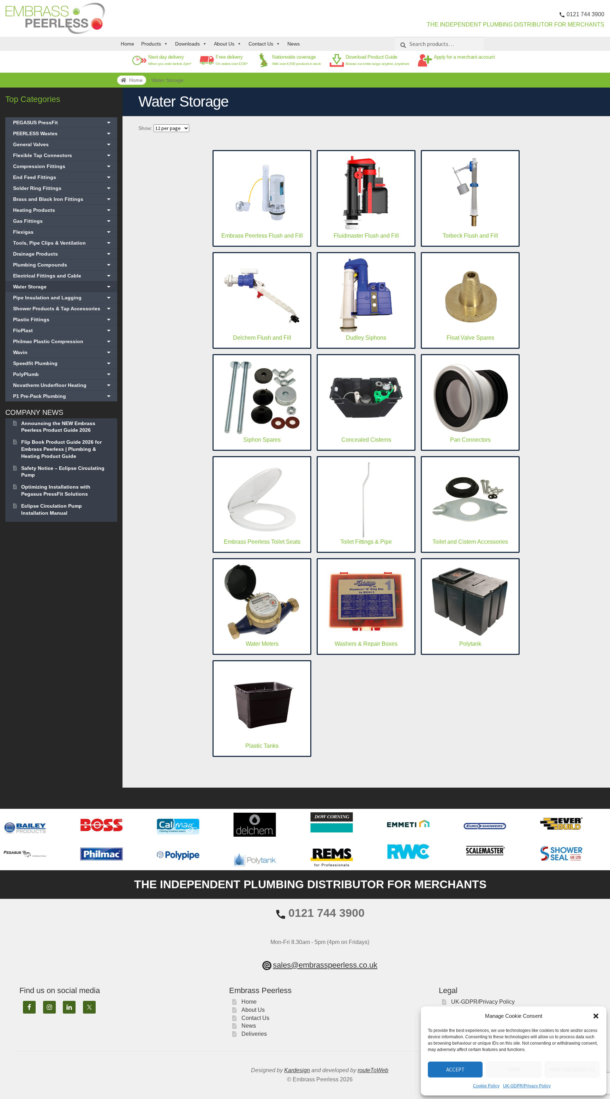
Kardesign (297, 1070)
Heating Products (62, 210)
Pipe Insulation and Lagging (62, 297)
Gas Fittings (62, 221)
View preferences (572, 1069)
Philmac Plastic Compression (62, 341)
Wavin (62, 352)
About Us (224, 44)
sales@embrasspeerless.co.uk (325, 965)
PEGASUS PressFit (62, 122)
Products (151, 44)
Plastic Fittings (62, 319)
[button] (595, 1016)
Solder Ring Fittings (62, 188)
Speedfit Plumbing (62, 363)
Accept (455, 1069)
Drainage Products (62, 253)
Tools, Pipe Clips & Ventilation (62, 242)
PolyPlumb (62, 374)
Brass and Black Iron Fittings (62, 199)
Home (127, 44)
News (293, 44)
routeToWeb (373, 1070)
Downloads (187, 44)
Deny (514, 1069)
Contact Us (261, 44)
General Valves (62, 144)
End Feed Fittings (62, 177)
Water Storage (62, 286)
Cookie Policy (486, 1085)
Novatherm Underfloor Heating (62, 385)
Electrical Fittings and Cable (62, 275)
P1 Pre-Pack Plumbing (62, 396)
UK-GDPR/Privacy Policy (527, 1085)
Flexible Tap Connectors (62, 155)
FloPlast (62, 330)
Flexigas (62, 231)
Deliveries (254, 1034)
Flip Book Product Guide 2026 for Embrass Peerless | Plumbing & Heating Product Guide (61, 449)
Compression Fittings (62, 166)
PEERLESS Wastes (62, 133)
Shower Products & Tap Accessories (62, 308)
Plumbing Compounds (62, 264)
